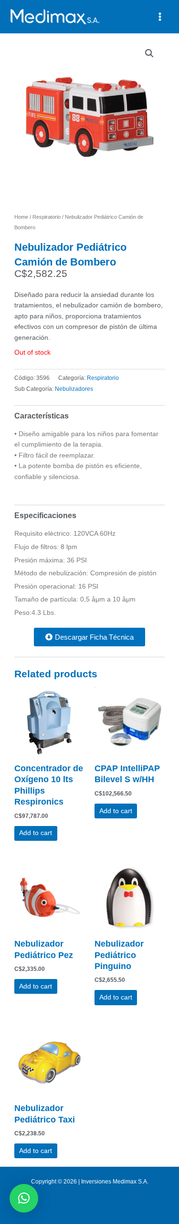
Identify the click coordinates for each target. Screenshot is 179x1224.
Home (21, 217)
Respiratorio (46, 217)
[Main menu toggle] (160, 16)
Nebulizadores (74, 389)
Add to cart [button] (35, 832)
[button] (149, 53)
